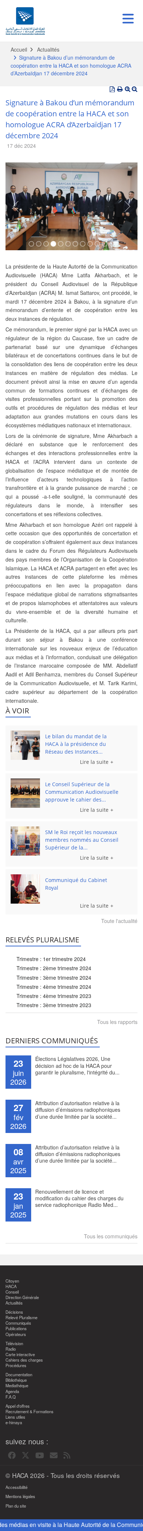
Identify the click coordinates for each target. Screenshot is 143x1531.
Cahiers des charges (24, 1360)
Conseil (12, 1292)
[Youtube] (39, 1455)
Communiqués (18, 1323)
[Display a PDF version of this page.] (112, 89)
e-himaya (14, 1422)
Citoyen (12, 1281)
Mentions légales (20, 1496)
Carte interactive (20, 1354)
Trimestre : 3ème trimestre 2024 (53, 977)
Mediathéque (17, 1385)
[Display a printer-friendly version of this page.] (120, 89)
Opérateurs (16, 1334)
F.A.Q (11, 1397)
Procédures (16, 1365)
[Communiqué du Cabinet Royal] (25, 889)
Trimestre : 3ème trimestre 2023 (53, 1005)
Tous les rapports (117, 1021)
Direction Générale (22, 1297)
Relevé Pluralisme (21, 1317)
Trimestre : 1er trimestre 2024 (51, 958)
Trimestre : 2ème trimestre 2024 (53, 968)
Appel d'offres (18, 1406)
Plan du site (16, 1506)
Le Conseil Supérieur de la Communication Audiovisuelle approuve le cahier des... (81, 792)
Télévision (14, 1343)
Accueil (19, 49)
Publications (16, 1328)
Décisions (14, 1312)
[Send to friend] (54, 1455)
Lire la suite (94, 761)
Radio (11, 1349)
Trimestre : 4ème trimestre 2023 (53, 995)
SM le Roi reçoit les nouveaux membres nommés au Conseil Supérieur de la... (81, 840)
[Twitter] (25, 1455)
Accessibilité (16, 1487)
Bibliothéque (16, 1380)
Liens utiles (15, 1417)
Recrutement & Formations (30, 1411)
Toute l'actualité (119, 920)
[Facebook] (12, 1455)
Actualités (48, 49)
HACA (11, 1286)
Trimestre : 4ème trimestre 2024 (53, 986)
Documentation (19, 1374)
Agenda (12, 1391)
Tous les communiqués (111, 1236)
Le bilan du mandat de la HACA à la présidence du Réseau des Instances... (76, 744)
